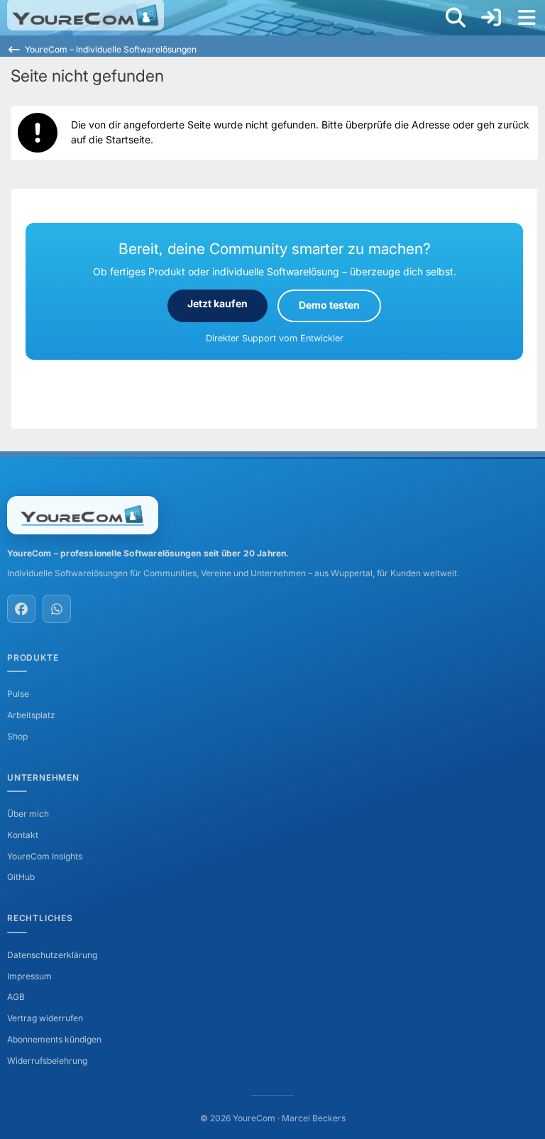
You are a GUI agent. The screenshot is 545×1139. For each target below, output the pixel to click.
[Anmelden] (491, 17)
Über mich (28, 813)
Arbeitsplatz (31, 715)
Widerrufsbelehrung (47, 1060)
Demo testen (329, 305)
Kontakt (22, 835)
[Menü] (526, 18)
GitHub (21, 876)
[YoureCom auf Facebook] (21, 609)
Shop (17, 736)
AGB (16, 996)
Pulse (18, 693)
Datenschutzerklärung (52, 955)
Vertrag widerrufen (45, 1018)
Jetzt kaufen (217, 303)
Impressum (29, 976)
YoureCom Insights (44, 856)
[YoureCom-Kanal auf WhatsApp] (57, 609)
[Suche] (455, 18)
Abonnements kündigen (54, 1039)
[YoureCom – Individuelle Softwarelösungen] (85, 15)
